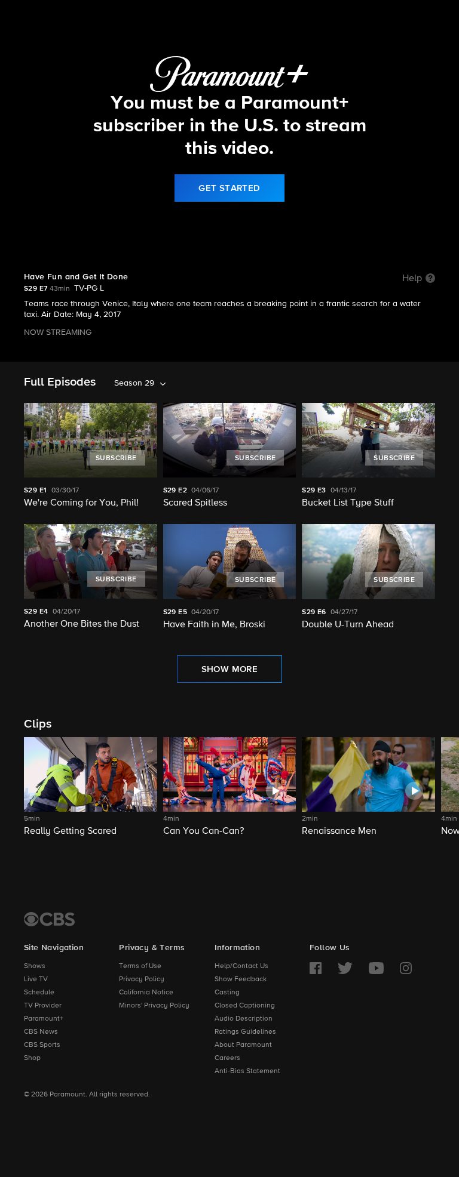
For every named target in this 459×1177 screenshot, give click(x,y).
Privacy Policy (141, 979)
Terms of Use (140, 966)
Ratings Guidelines (245, 1032)
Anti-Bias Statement (247, 1071)
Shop (32, 1058)
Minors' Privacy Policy (154, 1005)
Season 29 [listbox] (134, 383)
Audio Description (244, 1018)
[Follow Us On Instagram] (406, 968)
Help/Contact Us (241, 966)
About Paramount (243, 1045)
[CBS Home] (49, 919)
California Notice (146, 992)
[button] (90, 794)
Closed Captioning (245, 1005)
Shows (34, 966)
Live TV (36, 979)
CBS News (41, 1032)
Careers (227, 1058)
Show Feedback (241, 979)
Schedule (39, 992)
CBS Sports (42, 1045)
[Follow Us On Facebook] (316, 968)
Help (412, 279)
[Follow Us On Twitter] (345, 968)
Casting (227, 992)
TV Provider (43, 1005)
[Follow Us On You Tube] (376, 968)
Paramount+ (43, 1018)
